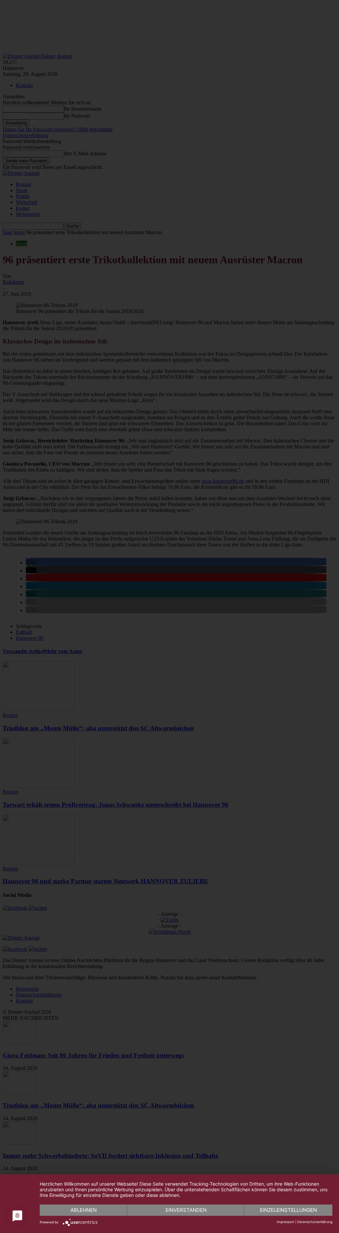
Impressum (285, 1222)
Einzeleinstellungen (288, 1210)
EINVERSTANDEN (186, 1210)
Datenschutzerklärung (314, 1222)
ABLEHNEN (84, 1210)
